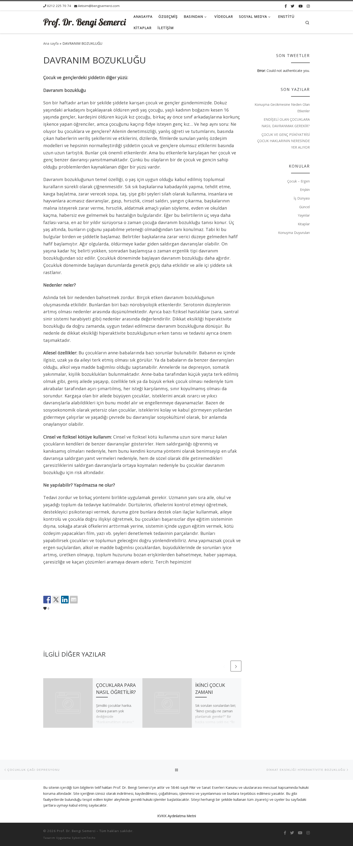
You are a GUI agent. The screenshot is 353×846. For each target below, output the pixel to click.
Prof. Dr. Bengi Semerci (76, 831)
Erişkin (305, 189)
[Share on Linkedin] (65, 599)
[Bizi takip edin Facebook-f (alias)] (286, 6)
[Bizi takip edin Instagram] (308, 6)
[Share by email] (74, 599)
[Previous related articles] (224, 666)
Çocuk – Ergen (298, 181)
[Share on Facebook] (47, 599)
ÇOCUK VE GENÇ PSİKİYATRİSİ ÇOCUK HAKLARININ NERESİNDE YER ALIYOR (283, 141)
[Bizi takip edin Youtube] (300, 6)
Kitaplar (304, 224)
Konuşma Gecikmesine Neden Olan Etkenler (282, 107)
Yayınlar (304, 215)
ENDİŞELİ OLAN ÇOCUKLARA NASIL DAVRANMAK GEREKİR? (286, 122)
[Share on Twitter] (56, 599)
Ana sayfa (51, 43)
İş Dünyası (302, 198)
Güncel (304, 207)
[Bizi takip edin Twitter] (292, 6)
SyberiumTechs (83, 838)
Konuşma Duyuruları (294, 232)
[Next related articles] (236, 666)
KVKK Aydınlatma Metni (176, 815)
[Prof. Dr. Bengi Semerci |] (84, 22)
